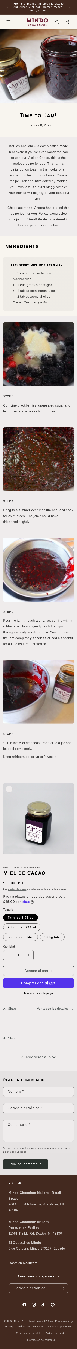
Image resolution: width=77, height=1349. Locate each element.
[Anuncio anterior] (8, 7)
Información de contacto (40, 1340)
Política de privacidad (59, 1326)
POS (46, 1321)
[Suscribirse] (63, 1288)
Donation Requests (23, 1263)
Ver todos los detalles (53, 1008)
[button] (8, 22)
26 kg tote (52, 937)
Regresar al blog (41, 1057)
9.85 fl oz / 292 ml (22, 927)
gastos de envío (17, 889)
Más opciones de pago (38, 993)
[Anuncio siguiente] (69, 7)
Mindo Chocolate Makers (28, 1321)
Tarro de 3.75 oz (20, 917)
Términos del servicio (28, 1333)
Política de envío (55, 1333)
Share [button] (12, 1008)
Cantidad (9, 946)
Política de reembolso (30, 1326)
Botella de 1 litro (20, 937)
